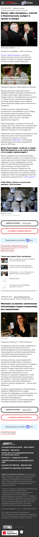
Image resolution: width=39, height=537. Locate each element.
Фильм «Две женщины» (11, 55)
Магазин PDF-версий (10, 465)
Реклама (5, 450)
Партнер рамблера (19, 527)
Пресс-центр (29, 447)
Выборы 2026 (26, 465)
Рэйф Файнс (17, 140)
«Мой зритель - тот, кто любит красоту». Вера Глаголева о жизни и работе (22, 272)
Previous (3, 198)
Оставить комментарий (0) (19, 231)
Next (35, 198)
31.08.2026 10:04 (6, 297)
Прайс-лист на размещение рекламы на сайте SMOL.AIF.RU (18, 454)
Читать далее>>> (30, 177)
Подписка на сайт (20, 458)
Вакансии (15, 450)
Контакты (6, 458)
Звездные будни (15, 278)
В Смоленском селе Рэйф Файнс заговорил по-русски (20, 285)
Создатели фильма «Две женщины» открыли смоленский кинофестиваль (21, 266)
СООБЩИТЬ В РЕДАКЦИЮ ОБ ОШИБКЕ (17, 468)
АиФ (18, 48)
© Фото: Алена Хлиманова (10, 215)
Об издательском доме (12, 447)
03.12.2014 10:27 (6, 8)
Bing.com (4, 338)
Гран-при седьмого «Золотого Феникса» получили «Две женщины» (22, 259)
